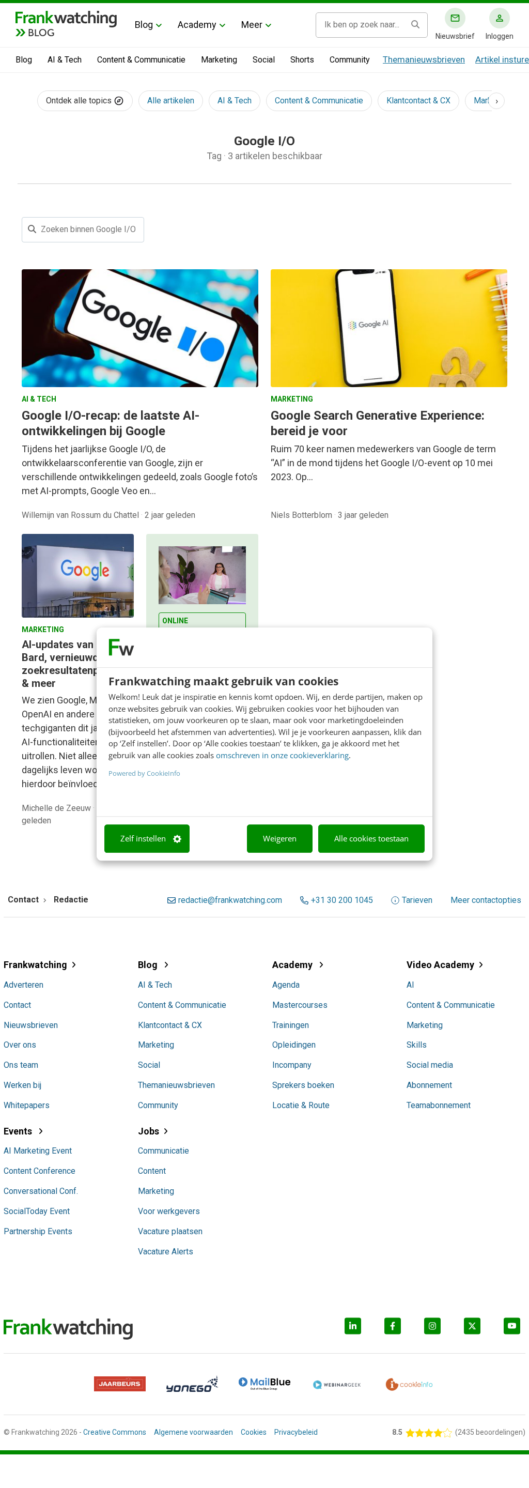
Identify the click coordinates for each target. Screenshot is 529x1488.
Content (152, 1171)
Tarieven (417, 900)
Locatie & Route (301, 1105)
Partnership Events (38, 1231)
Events (19, 1131)
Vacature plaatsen (170, 1231)
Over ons (20, 1045)
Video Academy (440, 964)
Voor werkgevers (169, 1211)
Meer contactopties (485, 900)
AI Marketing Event (38, 1151)
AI (410, 985)
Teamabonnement (439, 1105)
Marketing (219, 60)
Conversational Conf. (41, 1191)
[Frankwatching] (66, 18)
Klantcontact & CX (418, 100)
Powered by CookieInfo (144, 773)
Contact (17, 1005)
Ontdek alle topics (80, 100)
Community (350, 60)
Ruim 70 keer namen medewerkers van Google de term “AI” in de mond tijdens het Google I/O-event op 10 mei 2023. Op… (383, 462)
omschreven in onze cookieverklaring (282, 755)
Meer (251, 24)
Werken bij (22, 1085)
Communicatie (163, 1151)
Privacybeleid (296, 1432)
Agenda (286, 985)
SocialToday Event (37, 1211)
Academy (197, 24)
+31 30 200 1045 (342, 900)
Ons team (21, 1065)
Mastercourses (300, 1005)
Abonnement (429, 1085)
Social (264, 60)
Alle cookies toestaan (371, 839)
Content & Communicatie (141, 60)
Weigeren (280, 839)
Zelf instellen (143, 839)
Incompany (292, 1065)
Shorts (302, 60)
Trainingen (290, 1025)
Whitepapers (27, 1105)
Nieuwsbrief (455, 36)
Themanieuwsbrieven (424, 59)
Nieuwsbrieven (31, 1025)
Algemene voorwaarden (193, 1432)
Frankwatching (35, 964)
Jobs (148, 1131)
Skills (417, 1045)
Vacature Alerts (165, 1251)
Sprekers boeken (303, 1085)
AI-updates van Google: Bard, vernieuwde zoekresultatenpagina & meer (77, 663)
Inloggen (500, 36)
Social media (430, 1065)
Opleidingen (294, 1045)
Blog (144, 24)
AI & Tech (65, 60)
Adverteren (23, 985)
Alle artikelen (170, 100)
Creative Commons (114, 1432)
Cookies (254, 1432)
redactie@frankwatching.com (230, 900)
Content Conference (39, 1171)
